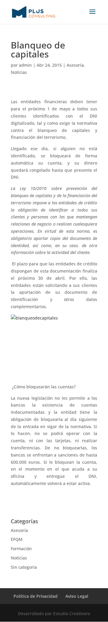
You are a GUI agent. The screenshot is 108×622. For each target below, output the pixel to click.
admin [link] (25, 65)
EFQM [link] (16, 539)
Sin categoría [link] (24, 567)
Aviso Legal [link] (76, 596)
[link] (33, 11)
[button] (92, 15)
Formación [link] (21, 548)
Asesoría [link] (75, 65)
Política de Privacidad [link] (36, 596)
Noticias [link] (19, 72)
